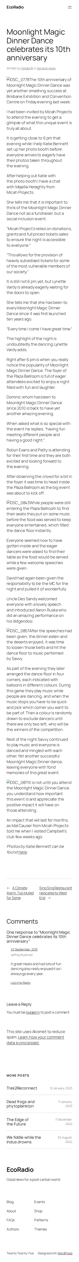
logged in (33, 1012)
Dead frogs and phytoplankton (21, 1103)
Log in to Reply (21, 982)
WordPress (65, 1253)
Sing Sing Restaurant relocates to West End (55, 892)
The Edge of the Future (18, 1121)
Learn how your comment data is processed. (35, 1039)
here (22, 852)
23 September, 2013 (24, 949)
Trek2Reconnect (22, 1088)
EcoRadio (15, 7)
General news (46, 68)
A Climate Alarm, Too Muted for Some (20, 892)
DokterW (27, 68)
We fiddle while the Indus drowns (24, 1139)
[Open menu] (69, 7)
